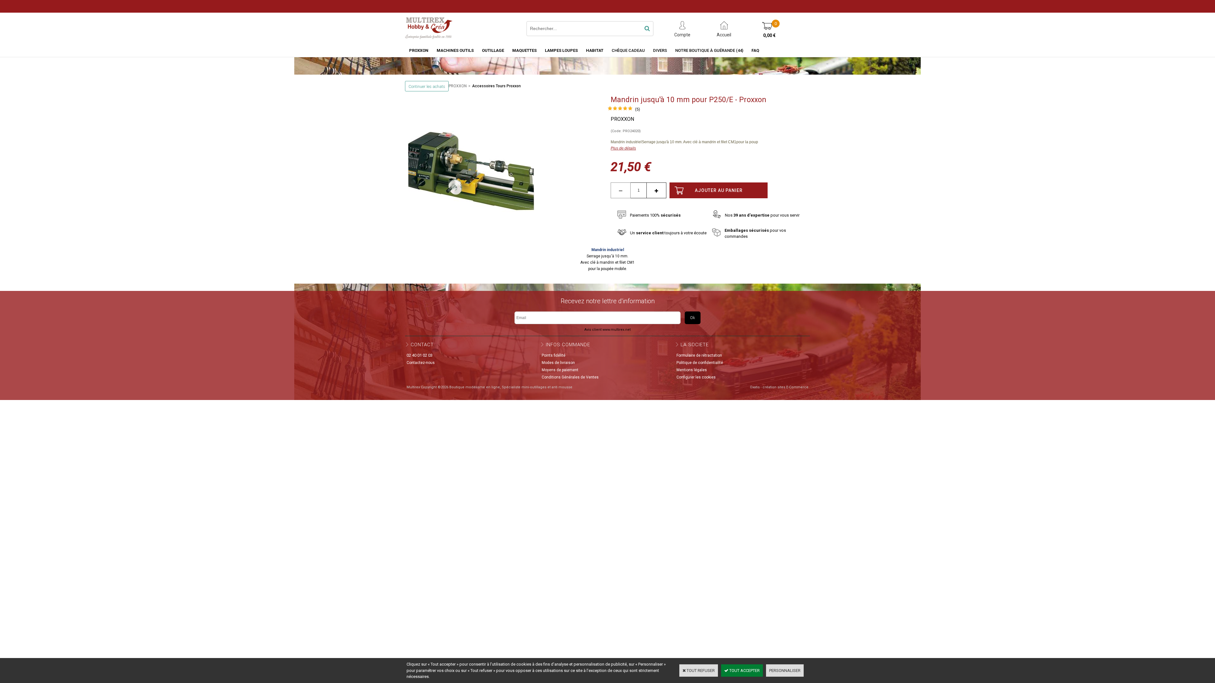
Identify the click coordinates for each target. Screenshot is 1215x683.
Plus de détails (623, 148)
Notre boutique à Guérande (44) (709, 50)
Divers (660, 50)
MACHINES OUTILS (455, 50)
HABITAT (594, 50)
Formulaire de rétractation (699, 355)
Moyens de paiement (560, 370)
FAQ (755, 50)
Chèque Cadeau (628, 50)
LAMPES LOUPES (561, 50)
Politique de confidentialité (699, 362)
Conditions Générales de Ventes (570, 377)
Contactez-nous (421, 362)
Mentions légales (691, 370)
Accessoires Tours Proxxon (496, 86)
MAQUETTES (524, 50)
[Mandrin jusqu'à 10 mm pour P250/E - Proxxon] (620, 109)
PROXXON (418, 50)
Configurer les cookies (696, 377)
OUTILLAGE (493, 50)
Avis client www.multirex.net (607, 330)
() (637, 109)
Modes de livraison (558, 362)
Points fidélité (553, 355)
